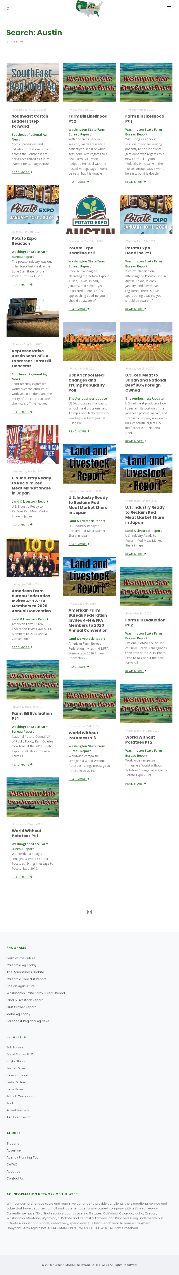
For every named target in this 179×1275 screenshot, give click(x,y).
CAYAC (12, 1164)
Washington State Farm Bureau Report (36, 993)
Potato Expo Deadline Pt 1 (138, 250)
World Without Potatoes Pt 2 (140, 739)
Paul (10, 1103)
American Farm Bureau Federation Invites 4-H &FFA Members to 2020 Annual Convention (31, 601)
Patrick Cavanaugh (21, 1096)
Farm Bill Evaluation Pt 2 (145, 622)
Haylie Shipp (16, 1061)
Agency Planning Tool (23, 1157)
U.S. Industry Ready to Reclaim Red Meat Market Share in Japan (31, 485)
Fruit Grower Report (21, 1007)
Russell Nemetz (18, 1110)
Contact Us (15, 1178)
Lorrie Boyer (15, 1089)
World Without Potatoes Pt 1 (26, 833)
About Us (13, 1171)
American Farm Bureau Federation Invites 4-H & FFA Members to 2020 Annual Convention (88, 620)
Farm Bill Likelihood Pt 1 (144, 118)
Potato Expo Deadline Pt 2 (82, 250)
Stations (13, 1143)
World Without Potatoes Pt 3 (83, 735)
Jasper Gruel (16, 1068)
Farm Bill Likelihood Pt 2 (88, 118)
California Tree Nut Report (26, 979)
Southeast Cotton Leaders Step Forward (30, 121)
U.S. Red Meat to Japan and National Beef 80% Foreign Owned (145, 382)
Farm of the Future (21, 958)
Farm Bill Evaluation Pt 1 (32, 716)
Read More (21, 172)
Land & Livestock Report (25, 1000)
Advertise (14, 1150)
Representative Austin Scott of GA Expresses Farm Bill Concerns (31, 358)
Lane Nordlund (17, 1075)
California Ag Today (21, 965)
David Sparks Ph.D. (20, 1054)
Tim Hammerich (19, 1117)
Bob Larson (15, 1047)
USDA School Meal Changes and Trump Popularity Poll (87, 382)
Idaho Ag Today (18, 1014)
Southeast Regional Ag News (28, 1021)
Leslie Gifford (16, 1082)
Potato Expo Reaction (24, 241)
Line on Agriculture (21, 986)
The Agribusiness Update (25, 972)
